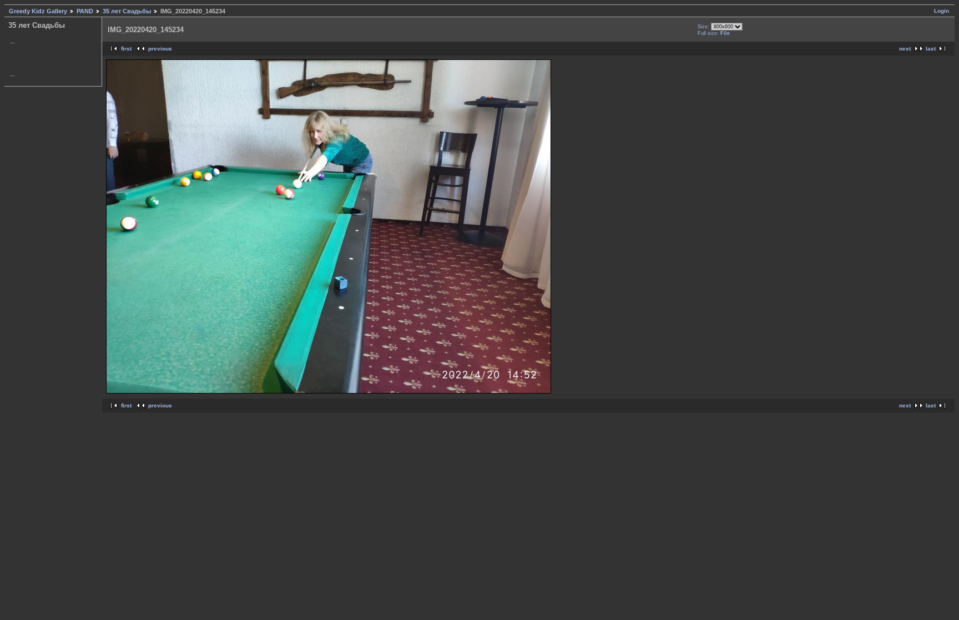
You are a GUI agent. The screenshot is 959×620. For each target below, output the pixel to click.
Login (941, 11)
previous (160, 49)
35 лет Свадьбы (127, 11)
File (725, 33)
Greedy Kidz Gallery (38, 11)
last (931, 49)
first (126, 49)
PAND (85, 11)
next (905, 49)
